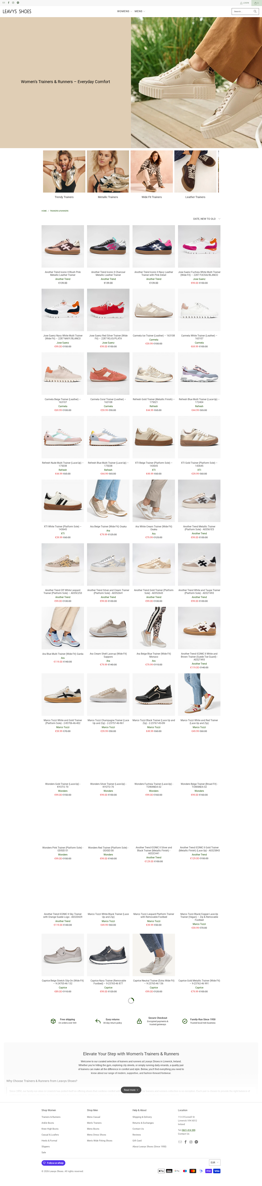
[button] (125, 12)
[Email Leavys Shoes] (3, 3)
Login (246, 3)
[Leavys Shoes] (17, 12)
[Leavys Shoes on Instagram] (13, 3)
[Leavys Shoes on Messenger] (18, 3)
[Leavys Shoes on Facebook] (8, 3)
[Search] (255, 11)
